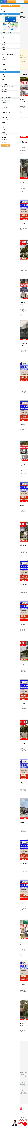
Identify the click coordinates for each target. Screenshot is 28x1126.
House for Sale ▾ (11, 2)
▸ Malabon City (4, 110)
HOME (4, 9)
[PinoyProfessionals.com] (5, 2)
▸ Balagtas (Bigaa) (5, 39)
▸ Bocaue (3, 44)
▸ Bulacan (3, 47)
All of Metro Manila (5, 100)
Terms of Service (22, 1112)
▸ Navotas (3, 122)
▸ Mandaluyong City (5, 112)
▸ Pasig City (3, 129)
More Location (6, 145)
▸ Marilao (3, 64)
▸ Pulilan (3, 81)
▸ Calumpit (3, 52)
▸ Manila (3, 115)
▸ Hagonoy (3, 59)
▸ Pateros (3, 132)
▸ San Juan (3, 137)
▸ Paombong (4, 77)
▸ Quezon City (4, 134)
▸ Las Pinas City (4, 105)
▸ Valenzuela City (5, 142)
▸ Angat (2, 37)
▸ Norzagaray (4, 69)
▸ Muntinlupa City (5, 120)
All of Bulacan (4, 35)
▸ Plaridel (3, 79)
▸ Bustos (3, 49)
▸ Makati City (4, 107)
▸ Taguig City (4, 139)
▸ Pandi (2, 74)
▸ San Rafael (4, 91)
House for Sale (4, 14)
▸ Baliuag (3, 42)
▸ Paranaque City (5, 124)
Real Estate (6, 11)
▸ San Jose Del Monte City (7, 86)
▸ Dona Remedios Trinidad (7, 54)
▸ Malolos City (4, 62)
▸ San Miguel (4, 89)
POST (10, 6)
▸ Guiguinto (3, 57)
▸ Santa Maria (4, 94)
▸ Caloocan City (4, 102)
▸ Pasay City (3, 127)
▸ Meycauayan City (5, 67)
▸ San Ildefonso (4, 84)
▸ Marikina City (4, 117)
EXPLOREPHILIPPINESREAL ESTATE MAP (10, 19)
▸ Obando (3, 72)
